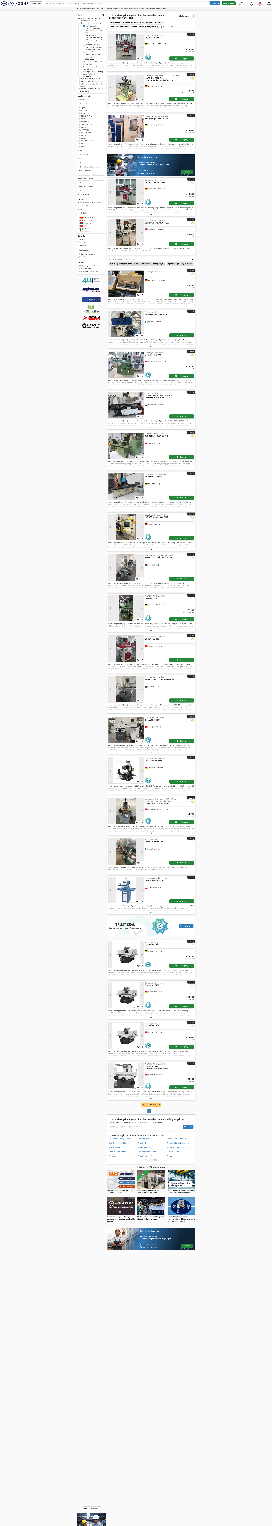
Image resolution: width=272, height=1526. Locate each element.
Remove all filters (169, 27)
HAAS (83, 127)
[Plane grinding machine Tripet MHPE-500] (126, 730)
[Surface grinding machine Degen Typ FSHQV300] (126, 192)
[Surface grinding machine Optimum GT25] (126, 1035)
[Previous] (110, 47)
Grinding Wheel (144, 1147)
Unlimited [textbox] (84, 213)
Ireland (87, 229)
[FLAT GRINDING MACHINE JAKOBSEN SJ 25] (126, 608)
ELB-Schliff (85, 113)
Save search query (152, 1104)
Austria (87, 226)
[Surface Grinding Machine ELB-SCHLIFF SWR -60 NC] (126, 446)
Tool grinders (92, 52)
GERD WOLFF (86, 124)
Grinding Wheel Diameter (148, 1152)
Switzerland (88, 220)
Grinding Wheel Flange (147, 1156)
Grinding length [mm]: (86, 178)
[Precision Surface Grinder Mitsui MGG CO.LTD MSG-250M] (126, 689)
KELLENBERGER (86, 141)
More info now (186, 926)
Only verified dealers (89, 271)
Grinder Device (115, 1156)
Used (83, 245)
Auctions (84, 257)
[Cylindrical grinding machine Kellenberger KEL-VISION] (126, 128)
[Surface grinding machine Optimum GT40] (126, 954)
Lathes (87, 64)
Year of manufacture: (85, 170)
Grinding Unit (143, 1143)
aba (82, 119)
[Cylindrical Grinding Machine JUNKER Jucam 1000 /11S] (126, 527)
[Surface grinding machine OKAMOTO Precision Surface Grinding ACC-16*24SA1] (126, 405)
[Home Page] (77, 8)
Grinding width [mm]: (85, 187)
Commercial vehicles (90, 78)
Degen (83, 108)
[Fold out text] (151, 69)
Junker (83, 138)
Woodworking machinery (91, 81)
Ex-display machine (88, 242)
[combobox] (91, 213)
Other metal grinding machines (93, 56)
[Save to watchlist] (192, 38)
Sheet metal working (92, 61)
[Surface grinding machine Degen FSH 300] (126, 47)
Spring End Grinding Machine (178, 1143)
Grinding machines (92, 23)
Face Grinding (114, 1147)
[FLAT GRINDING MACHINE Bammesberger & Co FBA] (126, 232)
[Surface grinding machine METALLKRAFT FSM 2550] (126, 324)
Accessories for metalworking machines (93, 68)
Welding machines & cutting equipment (93, 73)
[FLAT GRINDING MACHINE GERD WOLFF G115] (126, 770)
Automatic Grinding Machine (120, 1139)
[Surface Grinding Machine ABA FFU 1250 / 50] (126, 486)
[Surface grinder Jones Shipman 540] (126, 851)
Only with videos (87, 269)
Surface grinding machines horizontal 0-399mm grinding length (94, 29)
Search (216, 3)
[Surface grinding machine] (126, 284)
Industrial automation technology (92, 85)
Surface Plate (172, 1156)
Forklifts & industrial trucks (92, 89)
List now (186, 172)
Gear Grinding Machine (118, 1152)
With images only (87, 266)
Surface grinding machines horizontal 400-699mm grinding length (95, 38)
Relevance (184, 16)
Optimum (84, 110)
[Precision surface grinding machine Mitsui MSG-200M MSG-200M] (126, 567)
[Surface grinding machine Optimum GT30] (126, 995)
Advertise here (92, 1508)
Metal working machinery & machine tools (90, 19)
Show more (152, 1160)
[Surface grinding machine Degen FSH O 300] (126, 365)
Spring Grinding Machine (177, 1147)
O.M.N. (83, 144)
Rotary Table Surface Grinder (178, 1139)
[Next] (141, 47)
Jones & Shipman (87, 133)
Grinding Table (144, 1139)
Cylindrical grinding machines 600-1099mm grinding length (94, 47)
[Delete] (143, 22)
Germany (88, 218)
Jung (83, 135)
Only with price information (90, 167)
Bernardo (84, 121)
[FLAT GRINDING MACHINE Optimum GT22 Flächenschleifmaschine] (126, 1076)
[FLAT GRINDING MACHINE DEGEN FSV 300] (126, 649)
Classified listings (88, 254)
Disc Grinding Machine (118, 1143)
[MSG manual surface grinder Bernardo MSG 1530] (126, 890)
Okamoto (84, 146)
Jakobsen (84, 130)
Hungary (87, 223)
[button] (269, 3)
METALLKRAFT (86, 116)
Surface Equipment (174, 1152)
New (82, 239)
